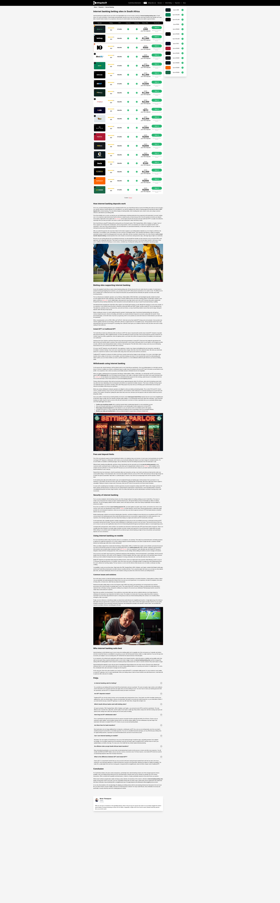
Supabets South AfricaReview (156, 104)
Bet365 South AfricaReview (157, 67)
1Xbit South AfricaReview (157, 112)
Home (95, 7)
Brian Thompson (105, 798)
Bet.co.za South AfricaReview (156, 77)
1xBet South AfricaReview (156, 86)
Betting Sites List (152, 2)
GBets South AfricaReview (156, 95)
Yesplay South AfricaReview (157, 121)
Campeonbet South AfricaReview (157, 157)
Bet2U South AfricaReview (156, 58)
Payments (177, 2)
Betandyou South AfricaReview (156, 174)
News (184, 2)
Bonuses (160, 2)
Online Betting (168, 2)
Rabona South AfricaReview (157, 139)
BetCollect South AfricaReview (156, 31)
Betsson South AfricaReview (157, 183)
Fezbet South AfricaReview (157, 148)
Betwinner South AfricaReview (156, 192)
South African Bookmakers (134, 2)
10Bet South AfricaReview (156, 49)
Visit (156, 27)
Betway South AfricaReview (157, 40)
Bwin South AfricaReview (157, 165)
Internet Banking (109, 7)
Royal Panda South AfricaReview (157, 130)
